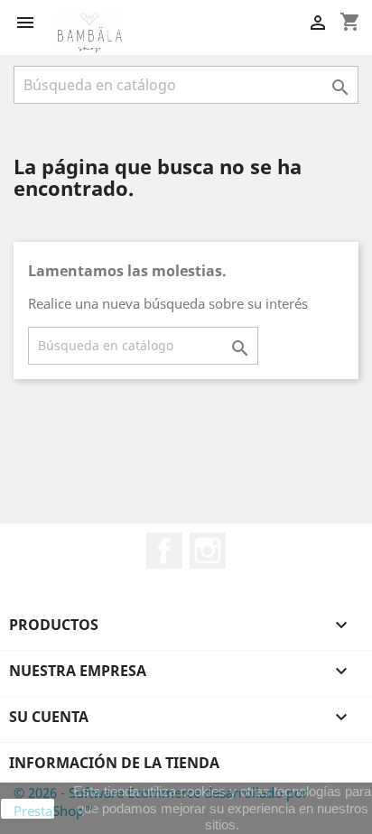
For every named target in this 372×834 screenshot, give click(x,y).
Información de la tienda (114, 763)
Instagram (208, 551)
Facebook (164, 551)
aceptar (28, 809)
